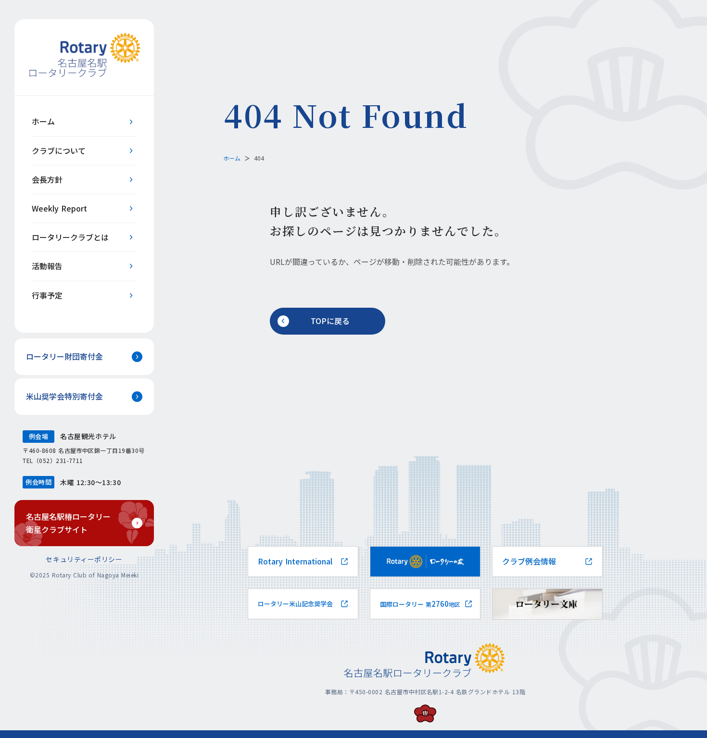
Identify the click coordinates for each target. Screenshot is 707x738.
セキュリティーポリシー (84, 559)
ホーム (231, 158)
